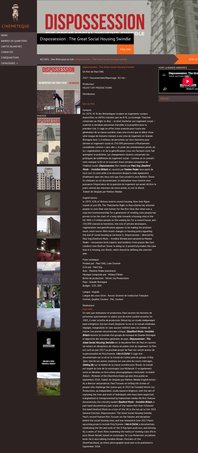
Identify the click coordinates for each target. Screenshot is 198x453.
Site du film (89, 103)
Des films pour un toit (62, 59)
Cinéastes (7, 51)
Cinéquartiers (10, 57)
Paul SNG (87, 309)
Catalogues (8, 63)
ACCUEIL (44, 59)
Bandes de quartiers (14, 40)
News (4, 35)
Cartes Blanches (11, 46)
